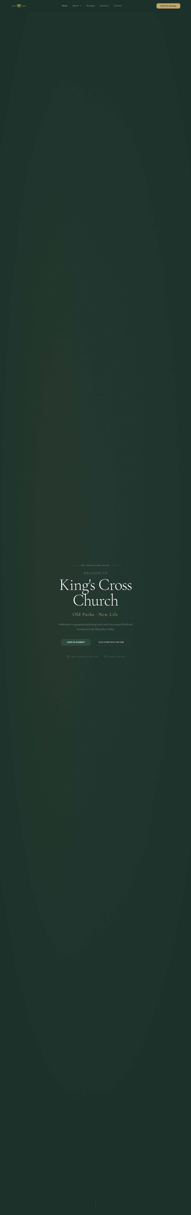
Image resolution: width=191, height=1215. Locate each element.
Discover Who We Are (111, 642)
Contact (118, 5)
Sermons (104, 5)
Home (65, 5)
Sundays (91, 5)
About (76, 5)
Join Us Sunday (76, 642)
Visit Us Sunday (168, 6)
